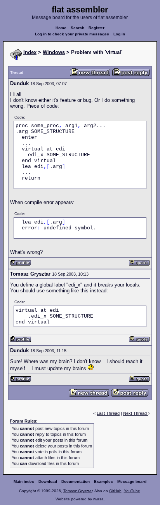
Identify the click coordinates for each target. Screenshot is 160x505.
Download (47, 481)
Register (96, 28)
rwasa (98, 499)
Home (61, 28)
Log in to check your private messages (72, 34)
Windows (54, 52)
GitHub (115, 491)
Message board (131, 481)
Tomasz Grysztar (77, 491)
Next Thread (135, 413)
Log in (119, 34)
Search (77, 28)
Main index (24, 481)
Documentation (75, 481)
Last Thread (108, 413)
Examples (103, 481)
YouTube (132, 491)
